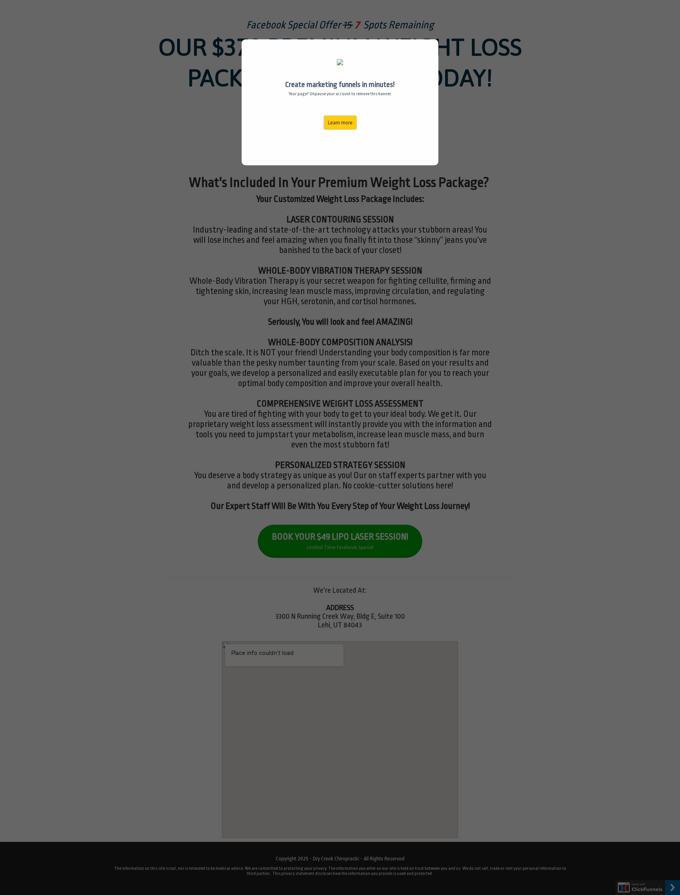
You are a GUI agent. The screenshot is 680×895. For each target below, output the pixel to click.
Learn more (340, 123)
